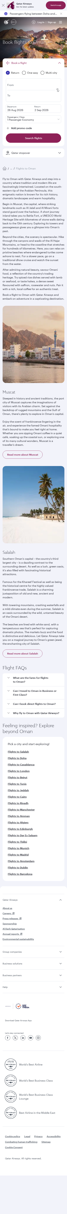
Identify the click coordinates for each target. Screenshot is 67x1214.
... (11, 168)
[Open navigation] (60, 22)
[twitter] (15, 1037)
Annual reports (11, 934)
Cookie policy (12, 1136)
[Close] (3, 5)
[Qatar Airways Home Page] (7, 22)
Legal (27, 1136)
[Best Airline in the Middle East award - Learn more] (11, 1113)
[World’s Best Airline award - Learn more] (11, 1064)
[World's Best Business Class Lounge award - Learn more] (11, 1097)
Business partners (12, 975)
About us (7, 908)
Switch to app (56, 5)
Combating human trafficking (21, 1141)
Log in (41, 22)
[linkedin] (23, 1037)
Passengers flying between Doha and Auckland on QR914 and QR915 (33, 13)
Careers (7, 913)
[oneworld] (13, 22)
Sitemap (46, 1141)
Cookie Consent (14, 1147)
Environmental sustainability (18, 939)
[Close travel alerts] (61, 14)
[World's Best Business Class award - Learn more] (11, 1081)
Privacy (38, 1136)
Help (5, 987)
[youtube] (30, 1037)
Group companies (12, 951)
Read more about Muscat (22, 454)
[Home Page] (5, 168)
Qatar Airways (10, 899)
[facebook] (7, 1037)
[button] (35, 679)
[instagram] (38, 1037)
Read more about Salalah (22, 653)
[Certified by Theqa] (17, 1008)
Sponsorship (10, 923)
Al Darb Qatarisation (14, 928)
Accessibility (54, 1136)
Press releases (10, 918)
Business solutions (12, 963)
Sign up (52, 22)
